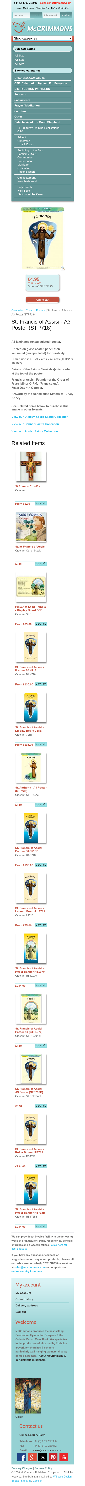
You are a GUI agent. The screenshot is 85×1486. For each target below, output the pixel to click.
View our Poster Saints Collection (34, 431)
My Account (28, 8)
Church (30, 310)
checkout (66, 15)
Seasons (20, 94)
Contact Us (63, 8)
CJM (20, 131)
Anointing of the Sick (30, 150)
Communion (25, 157)
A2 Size (19, 55)
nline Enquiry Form (33, 1434)
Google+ (37, 1480)
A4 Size (19, 63)
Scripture (20, 111)
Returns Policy (44, 1468)
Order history (24, 1299)
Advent (21, 137)
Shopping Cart (43, 8)
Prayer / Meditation (27, 105)
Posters (40, 310)
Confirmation (25, 161)
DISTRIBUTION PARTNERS (32, 88)
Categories (17, 310)
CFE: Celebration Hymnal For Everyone (40, 83)
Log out (20, 1311)
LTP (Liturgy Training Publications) (38, 127)
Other (18, 116)
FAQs (54, 8)
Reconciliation (26, 171)
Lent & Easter (25, 144)
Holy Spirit (23, 190)
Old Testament (26, 177)
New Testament (27, 181)
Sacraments (22, 100)
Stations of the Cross (30, 194)
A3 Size (19, 59)
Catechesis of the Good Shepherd (37, 122)
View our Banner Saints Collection (35, 424)
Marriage (23, 164)
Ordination (23, 168)
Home (19, 8)
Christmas (23, 140)
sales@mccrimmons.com (55, 2)
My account (23, 1292)
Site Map (26, 1480)
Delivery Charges (21, 1468)
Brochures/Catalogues (29, 77)
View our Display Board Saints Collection (39, 416)
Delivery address (26, 1305)
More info (40, 503)
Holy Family (24, 187)
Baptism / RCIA (26, 153)
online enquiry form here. (27, 1271)
